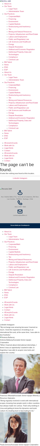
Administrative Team (16, 11)
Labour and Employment (18, 37)
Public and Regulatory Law (19, 39)
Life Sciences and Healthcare (20, 42)
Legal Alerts (8, 148)
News (6, 65)
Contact (7, 150)
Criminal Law (14, 60)
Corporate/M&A (14, 16)
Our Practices (9, 14)
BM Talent (8, 62)
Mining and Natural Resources (20, 32)
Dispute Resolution (16, 47)
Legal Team (13, 9)
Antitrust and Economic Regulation (22, 49)
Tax (10, 29)
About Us (7, 4)
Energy (11, 44)
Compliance (13, 57)
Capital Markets (14, 24)
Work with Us (9, 145)
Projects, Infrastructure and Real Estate (23, 34)
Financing (12, 19)
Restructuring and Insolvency (20, 27)
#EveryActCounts (10, 143)
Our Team (8, 6)
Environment (13, 21)
